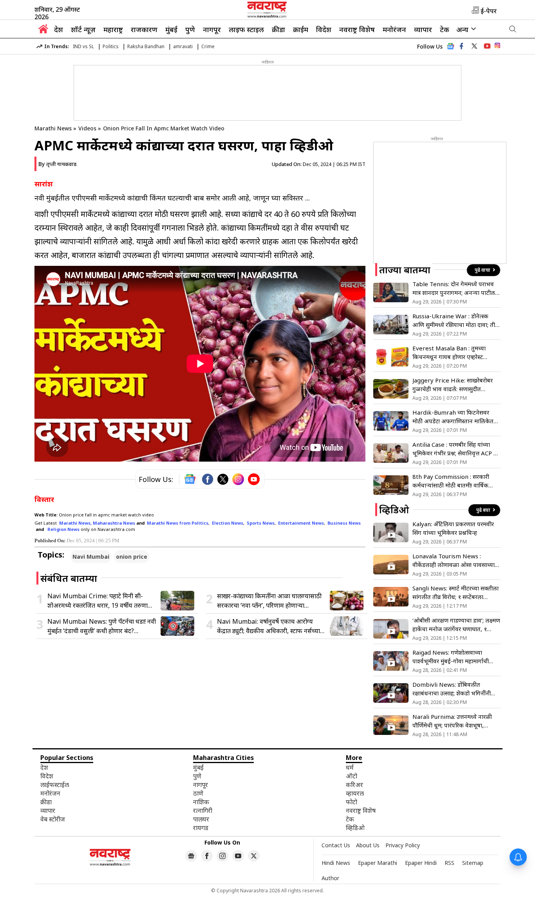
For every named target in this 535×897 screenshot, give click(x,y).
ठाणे (198, 793)
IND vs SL (83, 46)
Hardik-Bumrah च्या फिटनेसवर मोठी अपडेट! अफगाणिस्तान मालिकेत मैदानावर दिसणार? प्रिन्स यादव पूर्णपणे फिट (454, 416)
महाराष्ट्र (113, 29)
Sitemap (472, 862)
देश (58, 29)
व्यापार (423, 29)
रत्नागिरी (202, 810)
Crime (208, 46)
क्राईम (300, 29)
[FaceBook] (207, 479)
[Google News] (450, 48)
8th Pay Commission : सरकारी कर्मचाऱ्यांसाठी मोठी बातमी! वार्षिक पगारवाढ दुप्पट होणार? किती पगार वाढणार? (450, 481)
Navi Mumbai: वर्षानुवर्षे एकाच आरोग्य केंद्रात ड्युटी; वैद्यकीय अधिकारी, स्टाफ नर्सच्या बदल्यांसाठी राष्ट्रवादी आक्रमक (268, 626)
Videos (87, 128)
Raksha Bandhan (145, 46)
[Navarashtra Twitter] (254, 856)
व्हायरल (355, 793)
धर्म (350, 767)
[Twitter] (222, 479)
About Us (368, 845)
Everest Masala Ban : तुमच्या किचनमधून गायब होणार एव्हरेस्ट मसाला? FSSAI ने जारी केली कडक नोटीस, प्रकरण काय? (451, 352)
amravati (183, 46)
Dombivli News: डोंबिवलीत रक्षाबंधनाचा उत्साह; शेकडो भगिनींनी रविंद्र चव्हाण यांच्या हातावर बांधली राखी (455, 688)
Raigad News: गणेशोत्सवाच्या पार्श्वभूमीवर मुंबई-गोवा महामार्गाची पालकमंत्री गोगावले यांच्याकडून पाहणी (453, 656)
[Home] (43, 31)
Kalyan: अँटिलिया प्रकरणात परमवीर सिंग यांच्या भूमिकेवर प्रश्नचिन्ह (453, 528)
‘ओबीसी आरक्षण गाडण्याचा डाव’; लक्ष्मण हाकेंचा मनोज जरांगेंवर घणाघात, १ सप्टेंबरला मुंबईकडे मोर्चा (456, 624)
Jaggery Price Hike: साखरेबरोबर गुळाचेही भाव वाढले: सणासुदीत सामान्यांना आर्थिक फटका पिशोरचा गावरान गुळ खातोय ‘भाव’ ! (452, 384)
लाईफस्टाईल (54, 784)
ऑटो (351, 776)
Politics (111, 46)
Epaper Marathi (377, 862)
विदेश (323, 29)
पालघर (201, 819)
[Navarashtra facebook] (461, 46)
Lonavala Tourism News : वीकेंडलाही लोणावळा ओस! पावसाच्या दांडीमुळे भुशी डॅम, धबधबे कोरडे (453, 560)
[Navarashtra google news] (191, 856)
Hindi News (336, 862)
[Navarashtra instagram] (222, 856)
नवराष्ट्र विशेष (357, 29)
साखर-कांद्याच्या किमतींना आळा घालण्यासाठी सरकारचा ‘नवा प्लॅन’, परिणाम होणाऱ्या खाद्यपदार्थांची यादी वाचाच (269, 601)
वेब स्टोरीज (52, 819)
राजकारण (144, 29)
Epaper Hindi (421, 862)
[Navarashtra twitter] (474, 46)
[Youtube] (254, 479)
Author (330, 878)
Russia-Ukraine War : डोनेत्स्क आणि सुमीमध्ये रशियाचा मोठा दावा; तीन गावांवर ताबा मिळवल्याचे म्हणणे (455, 320)
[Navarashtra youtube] (487, 46)
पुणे (190, 29)
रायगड (200, 827)
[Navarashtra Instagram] (497, 46)
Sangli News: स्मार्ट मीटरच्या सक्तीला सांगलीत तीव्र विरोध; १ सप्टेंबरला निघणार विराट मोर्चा (455, 592)
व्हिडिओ (355, 827)
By (57, 164)
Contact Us (336, 845)
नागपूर (212, 29)
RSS (449, 862)
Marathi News (53, 128)
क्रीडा (278, 29)
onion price (131, 556)
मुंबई (171, 29)
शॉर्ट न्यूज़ (83, 29)
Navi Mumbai (90, 556)
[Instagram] (238, 479)
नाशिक (201, 802)
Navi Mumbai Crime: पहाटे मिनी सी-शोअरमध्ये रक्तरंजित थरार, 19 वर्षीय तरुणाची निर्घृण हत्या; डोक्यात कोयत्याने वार (100, 601)
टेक (444, 29)
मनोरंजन (394, 29)
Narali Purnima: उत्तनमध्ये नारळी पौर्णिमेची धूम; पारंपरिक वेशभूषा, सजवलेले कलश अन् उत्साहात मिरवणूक (455, 721)
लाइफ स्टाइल (246, 29)
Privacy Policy (402, 845)
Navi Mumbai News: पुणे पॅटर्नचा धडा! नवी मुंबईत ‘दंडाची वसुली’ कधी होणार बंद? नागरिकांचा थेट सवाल (101, 626)
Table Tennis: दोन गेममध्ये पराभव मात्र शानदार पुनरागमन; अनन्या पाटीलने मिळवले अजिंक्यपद (455, 288)
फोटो (351, 802)
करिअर (354, 784)
